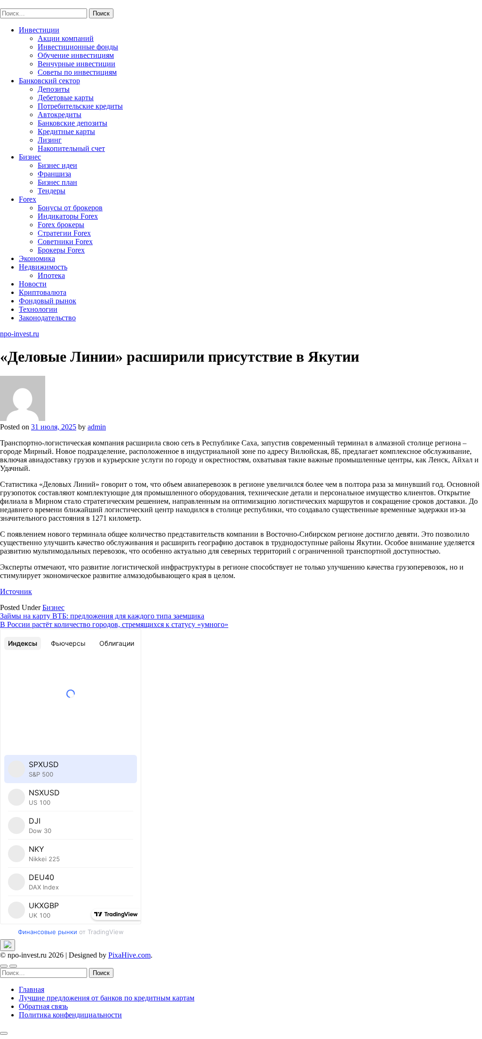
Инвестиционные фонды (78, 47)
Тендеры (51, 191)
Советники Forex (65, 242)
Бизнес (30, 157)
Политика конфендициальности (70, 1015)
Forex (27, 199)
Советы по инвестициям (77, 72)
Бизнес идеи (57, 165)
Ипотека (51, 275)
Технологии (38, 309)
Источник (16, 591)
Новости (33, 284)
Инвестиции (39, 30)
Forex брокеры (61, 225)
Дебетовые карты (66, 98)
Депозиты (54, 89)
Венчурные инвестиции (76, 64)
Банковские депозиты (72, 123)
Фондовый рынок (47, 301)
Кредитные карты (66, 131)
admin (97, 427)
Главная (31, 989)
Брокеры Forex (61, 250)
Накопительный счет (71, 148)
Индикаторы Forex (68, 216)
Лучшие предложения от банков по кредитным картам (106, 998)
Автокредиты (59, 115)
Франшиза (54, 174)
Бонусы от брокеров (70, 208)
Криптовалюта (42, 292)
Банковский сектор (49, 81)
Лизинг (50, 140)
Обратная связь (43, 1006)
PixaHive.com (129, 955)
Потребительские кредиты (80, 106)
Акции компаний (66, 38)
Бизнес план (57, 182)
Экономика (37, 258)
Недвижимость (43, 267)
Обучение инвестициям (76, 55)
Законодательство (47, 318)
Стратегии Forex (64, 233)
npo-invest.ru (19, 4)
